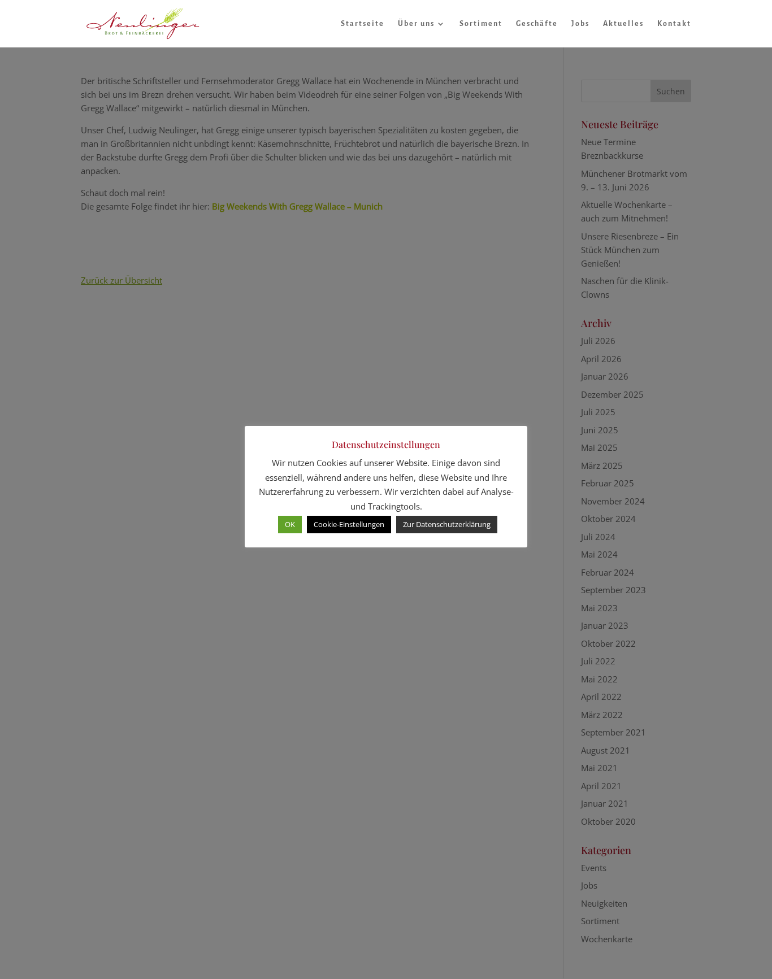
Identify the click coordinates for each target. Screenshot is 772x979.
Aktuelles (623, 24)
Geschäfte (537, 24)
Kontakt (674, 24)
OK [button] (290, 524)
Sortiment (480, 24)
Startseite (362, 24)
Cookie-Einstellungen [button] (349, 524)
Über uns (416, 24)
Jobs (580, 24)
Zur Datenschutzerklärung (447, 524)
